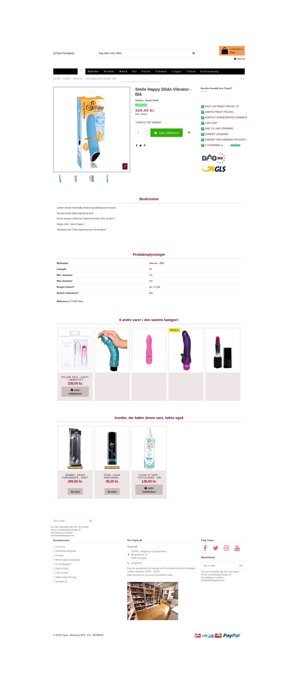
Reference (63, 301)
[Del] (136, 145)
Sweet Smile (151, 100)
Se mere (75, 491)
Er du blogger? (63, 564)
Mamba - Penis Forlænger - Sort (75, 476)
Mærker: (139, 100)
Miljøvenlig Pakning (65, 577)
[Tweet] (141, 145)
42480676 (136, 563)
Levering (60, 546)
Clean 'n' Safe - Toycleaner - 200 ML (149, 478)
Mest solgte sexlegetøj (67, 559)
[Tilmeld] (90, 520)
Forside (59, 555)
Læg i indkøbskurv (169, 132)
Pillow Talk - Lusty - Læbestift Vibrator (75, 380)
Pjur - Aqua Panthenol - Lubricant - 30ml (112, 478)
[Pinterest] (145, 145)
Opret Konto (62, 568)
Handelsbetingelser (65, 551)
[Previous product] (242, 79)
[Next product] (244, 79)
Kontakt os (61, 581)
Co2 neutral (61, 572)
